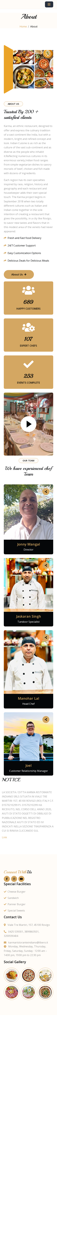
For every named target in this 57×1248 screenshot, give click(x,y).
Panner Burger (16, 904)
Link (4, 837)
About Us (17, 274)
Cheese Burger (16, 891)
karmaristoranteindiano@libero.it (28, 942)
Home (23, 26)
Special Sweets (16, 910)
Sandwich (13, 898)
